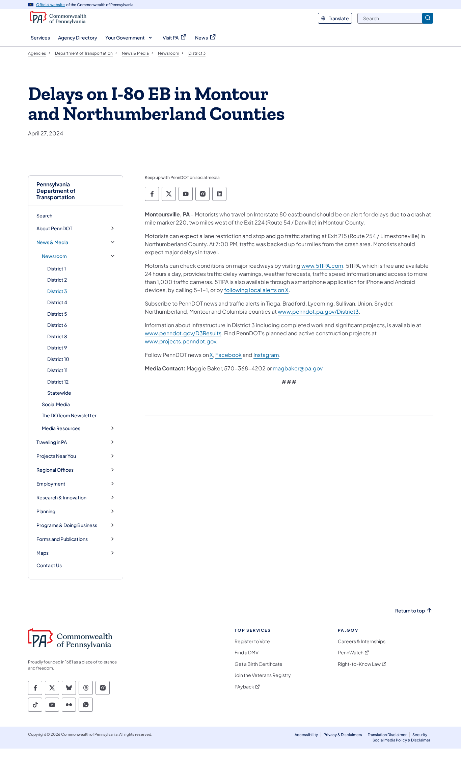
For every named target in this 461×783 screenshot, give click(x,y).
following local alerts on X (256, 289)
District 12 (58, 382)
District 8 (57, 336)
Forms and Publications (62, 539)
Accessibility (306, 734)
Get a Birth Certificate (258, 664)
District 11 (57, 370)
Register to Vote (252, 641)
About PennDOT (54, 228)
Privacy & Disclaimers (343, 734)
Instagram (266, 354)
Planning (45, 511)
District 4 (57, 302)
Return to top (410, 611)
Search (44, 215)
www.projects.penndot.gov (180, 341)
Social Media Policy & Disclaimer (401, 740)
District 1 (56, 268)
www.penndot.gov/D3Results (183, 333)
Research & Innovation (61, 497)
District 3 (57, 291)
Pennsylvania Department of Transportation (56, 191)
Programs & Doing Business (66, 525)
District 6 (57, 325)
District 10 (58, 359)
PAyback (244, 686)
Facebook (228, 354)
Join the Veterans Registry (263, 675)
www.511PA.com (322, 265)
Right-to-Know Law (359, 664)
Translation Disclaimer (387, 734)
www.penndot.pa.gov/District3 (318, 311)
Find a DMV (247, 652)
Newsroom (54, 256)
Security (419, 734)
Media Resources (61, 428)
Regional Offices (55, 470)
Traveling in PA (51, 442)
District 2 (57, 280)
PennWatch (350, 652)
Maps (42, 553)
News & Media (52, 242)
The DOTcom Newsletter (69, 415)
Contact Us (49, 565)
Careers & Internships (361, 641)
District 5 (57, 314)
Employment (50, 484)
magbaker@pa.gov (298, 368)
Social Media (56, 404)
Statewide (59, 393)
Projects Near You (56, 456)
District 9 (57, 347)
